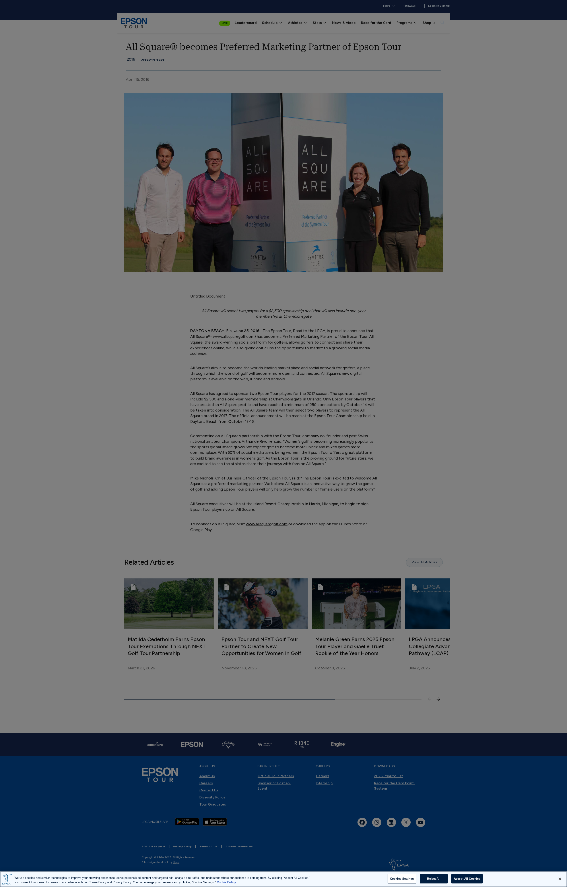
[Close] (560, 879)
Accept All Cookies (467, 878)
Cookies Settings (402, 878)
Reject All (433, 878)
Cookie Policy (226, 882)
